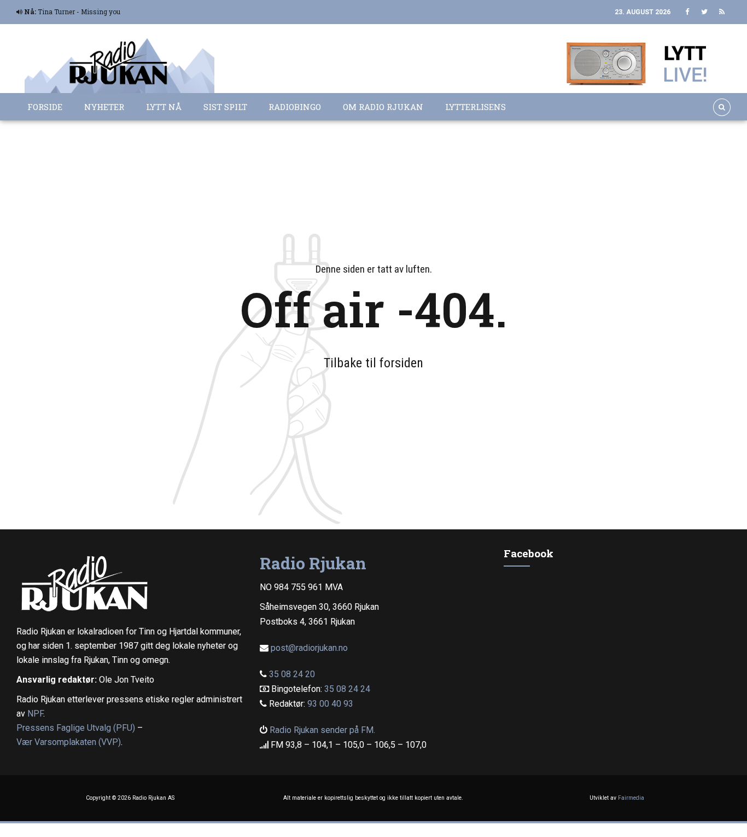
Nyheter (104, 106)
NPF (35, 713)
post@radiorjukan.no (309, 648)
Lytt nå (164, 106)
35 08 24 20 (292, 674)
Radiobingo (295, 106)
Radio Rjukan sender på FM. (322, 730)
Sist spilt (225, 106)
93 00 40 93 (330, 704)
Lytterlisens (475, 106)
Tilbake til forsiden (373, 363)
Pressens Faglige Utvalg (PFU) (75, 728)
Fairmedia (631, 797)
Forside (44, 106)
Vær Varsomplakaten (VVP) (68, 742)
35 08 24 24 (347, 689)
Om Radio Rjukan (383, 106)
